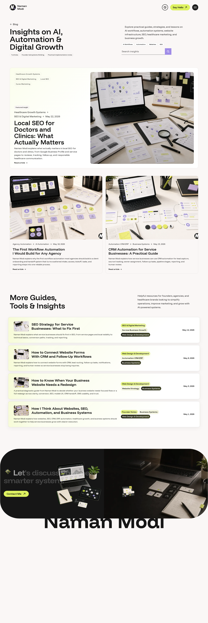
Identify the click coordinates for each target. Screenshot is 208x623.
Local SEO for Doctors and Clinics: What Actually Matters (39, 132)
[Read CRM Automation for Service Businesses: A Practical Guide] (152, 207)
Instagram (168, 571)
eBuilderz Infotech (168, 580)
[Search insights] (168, 51)
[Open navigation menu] (195, 7)
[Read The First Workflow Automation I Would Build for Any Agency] (56, 207)
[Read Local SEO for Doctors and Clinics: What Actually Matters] (142, 118)
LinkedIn (168, 567)
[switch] (165, 7)
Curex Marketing (168, 576)
